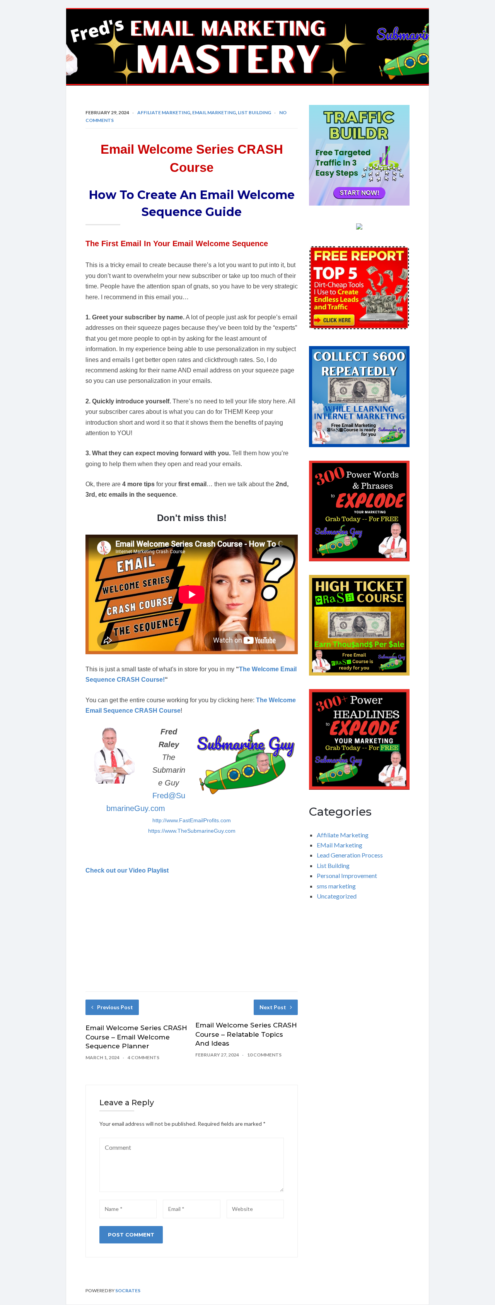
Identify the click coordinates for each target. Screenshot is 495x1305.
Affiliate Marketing (163, 112)
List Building (254, 112)
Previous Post (115, 1007)
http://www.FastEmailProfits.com (191, 820)
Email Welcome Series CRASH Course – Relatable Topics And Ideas (246, 1034)
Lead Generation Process (350, 855)
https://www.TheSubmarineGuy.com (192, 831)
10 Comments (264, 1055)
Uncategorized (337, 896)
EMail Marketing (214, 112)
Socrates (127, 1290)
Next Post (272, 1007)
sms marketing (336, 886)
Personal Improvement (347, 875)
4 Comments (143, 1057)
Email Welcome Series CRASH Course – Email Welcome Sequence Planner (136, 1037)
